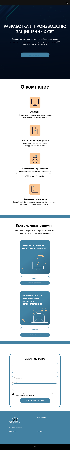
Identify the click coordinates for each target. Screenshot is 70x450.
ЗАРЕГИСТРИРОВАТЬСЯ (35, 401)
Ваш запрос (14, 382)
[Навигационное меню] (67, 3)
